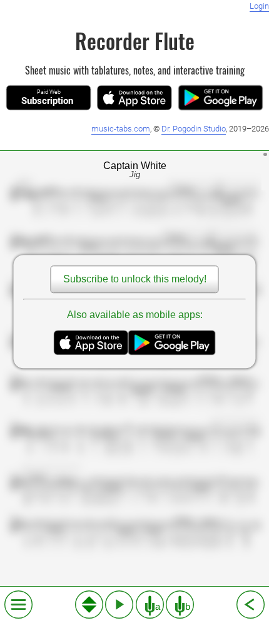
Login (259, 6)
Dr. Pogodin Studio (193, 128)
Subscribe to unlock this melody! (134, 279)
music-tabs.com (120, 128)
